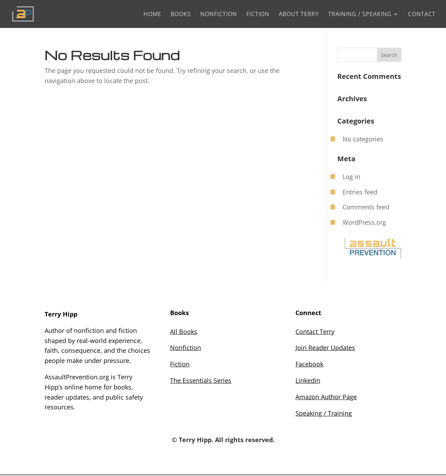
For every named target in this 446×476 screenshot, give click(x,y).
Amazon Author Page (326, 397)
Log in (351, 176)
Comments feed (366, 207)
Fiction (257, 15)
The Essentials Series (200, 380)
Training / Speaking (360, 15)
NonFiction (218, 15)
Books (181, 15)
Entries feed (360, 192)
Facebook (309, 364)
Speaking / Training (323, 413)
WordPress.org (364, 222)
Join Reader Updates (325, 347)
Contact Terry (314, 331)
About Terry (299, 15)
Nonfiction (185, 347)
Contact (422, 15)
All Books (183, 331)
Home (152, 15)
